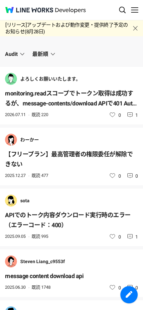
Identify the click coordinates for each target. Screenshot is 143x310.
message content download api (44, 275)
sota (25, 200)
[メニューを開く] (135, 10)
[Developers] (70, 10)
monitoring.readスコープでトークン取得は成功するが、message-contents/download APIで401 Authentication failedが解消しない (70, 99)
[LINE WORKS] (29, 10)
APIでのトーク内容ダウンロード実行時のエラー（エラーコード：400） (68, 220)
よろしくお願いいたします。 (50, 78)
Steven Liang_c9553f (42, 261)
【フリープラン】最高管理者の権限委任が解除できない (69, 159)
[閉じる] (135, 28)
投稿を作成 (129, 294)
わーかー (29, 139)
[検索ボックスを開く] (122, 10)
